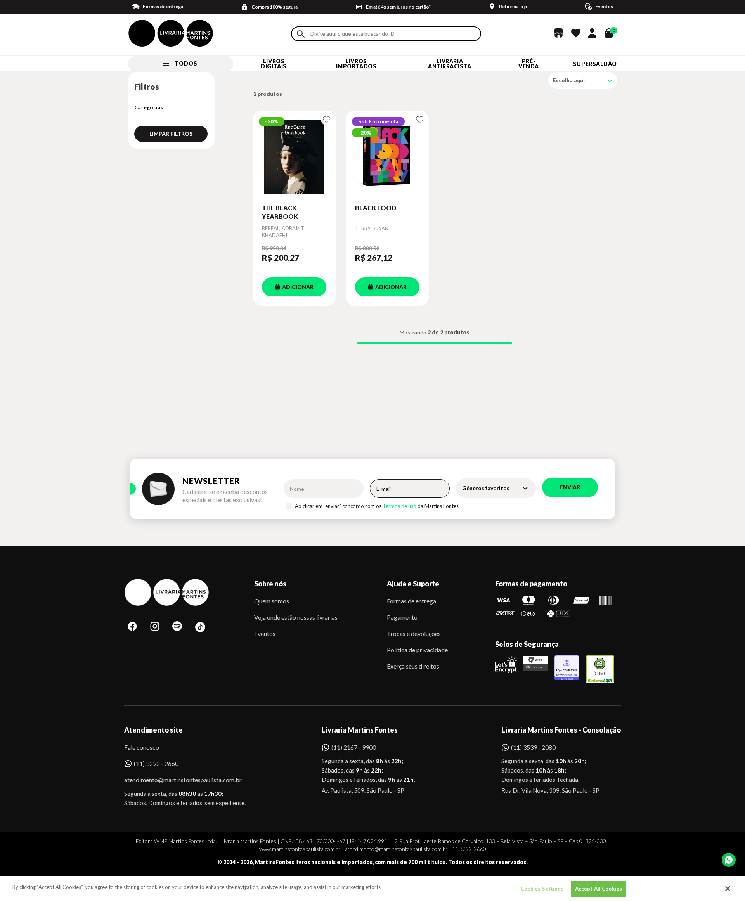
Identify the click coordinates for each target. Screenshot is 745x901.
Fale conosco (141, 747)
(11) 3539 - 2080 (533, 747)
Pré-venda (528, 64)
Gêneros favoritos (485, 488)
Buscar (301, 34)
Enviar (570, 487)
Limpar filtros (170, 133)
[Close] (727, 888)
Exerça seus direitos (413, 666)
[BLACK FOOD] (387, 157)
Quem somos (271, 601)
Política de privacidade (417, 649)
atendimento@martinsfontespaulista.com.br (176, 779)
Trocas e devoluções (414, 633)
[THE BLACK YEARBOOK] (294, 157)
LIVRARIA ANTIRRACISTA (449, 64)
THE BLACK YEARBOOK (280, 212)
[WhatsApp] (729, 860)
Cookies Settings (542, 888)
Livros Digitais (273, 64)
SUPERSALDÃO (595, 63)
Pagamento (402, 617)
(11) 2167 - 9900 (353, 747)
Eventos (264, 633)
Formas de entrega (411, 601)
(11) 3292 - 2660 (156, 763)
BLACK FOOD (375, 207)
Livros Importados (356, 64)
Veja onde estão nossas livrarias (296, 617)
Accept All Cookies (598, 888)
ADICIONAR (298, 287)
